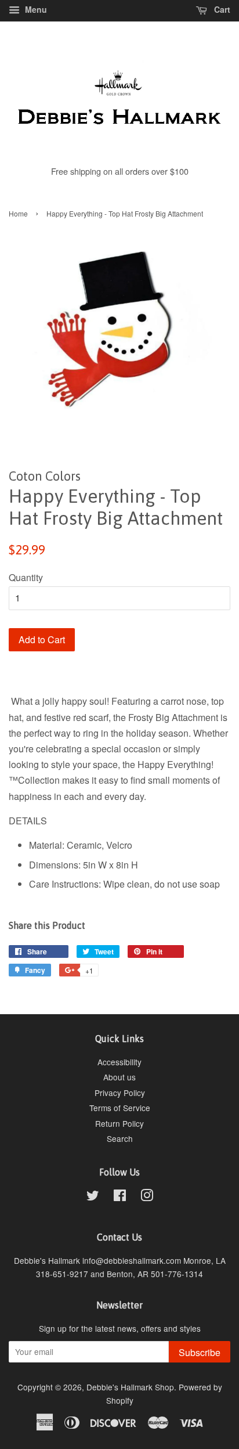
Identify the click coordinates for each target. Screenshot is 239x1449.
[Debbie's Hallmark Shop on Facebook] (119, 1197)
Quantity (26, 577)
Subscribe (199, 1352)
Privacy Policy (120, 1092)
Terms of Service (119, 1107)
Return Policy (119, 1123)
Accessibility (119, 1062)
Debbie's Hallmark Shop (130, 1387)
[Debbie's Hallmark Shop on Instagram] (146, 1197)
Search (120, 1138)
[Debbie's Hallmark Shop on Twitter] (92, 1197)
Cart (221, 9)
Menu (35, 9)
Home (18, 213)
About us (119, 1077)
